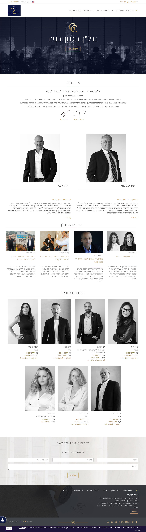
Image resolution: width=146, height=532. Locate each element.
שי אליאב (101, 346)
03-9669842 (129, 355)
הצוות (112, 10)
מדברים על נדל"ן (88, 10)
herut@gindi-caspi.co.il (29, 358)
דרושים (78, 10)
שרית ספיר (83, 413)
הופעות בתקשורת (102, 10)
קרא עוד (135, 217)
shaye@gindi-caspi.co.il (96, 360)
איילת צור (51, 413)
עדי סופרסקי (116, 413)
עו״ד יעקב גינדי (128, 185)
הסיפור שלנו (130, 10)
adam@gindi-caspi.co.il (62, 358)
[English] (33, 2)
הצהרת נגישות (13, 521)
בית (137, 10)
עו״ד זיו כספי (62, 185)
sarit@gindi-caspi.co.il (79, 424)
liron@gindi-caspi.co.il (129, 358)
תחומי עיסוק (120, 10)
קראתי (9, 528)
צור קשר (72, 10)
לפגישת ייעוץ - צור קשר (128, 2)
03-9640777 (13, 2)
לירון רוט (134, 346)
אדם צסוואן (67, 346)
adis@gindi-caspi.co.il (113, 424)
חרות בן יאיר (33, 346)
